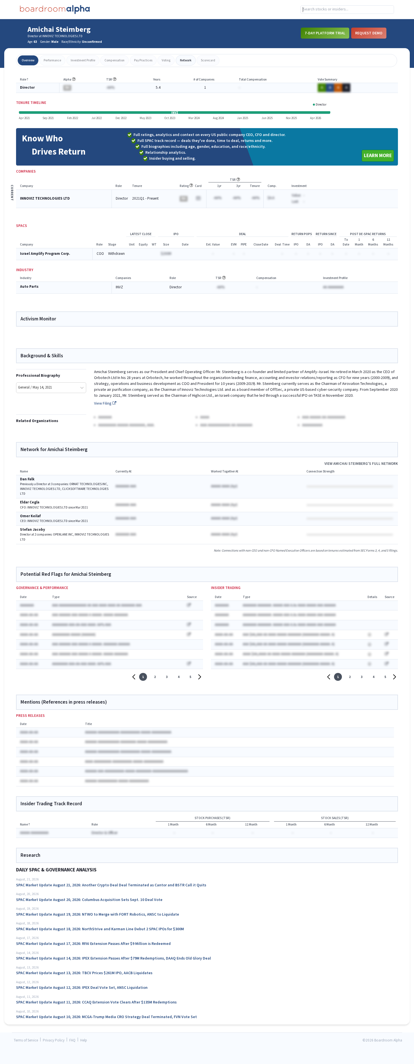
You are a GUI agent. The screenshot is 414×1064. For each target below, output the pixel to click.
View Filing (103, 403)
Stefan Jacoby (32, 529)
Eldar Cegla (29, 502)
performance (52, 60)
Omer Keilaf (30, 516)
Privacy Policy (53, 1040)
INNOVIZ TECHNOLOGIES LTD (45, 198)
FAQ (72, 1040)
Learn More (378, 155)
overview (28, 60)
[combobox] (347, 9)
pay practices (143, 60)
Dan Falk (27, 479)
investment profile (83, 60)
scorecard (208, 60)
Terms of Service (26, 1040)
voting (166, 60)
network (186, 60)
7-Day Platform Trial (325, 32)
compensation (114, 60)
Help (83, 1040)
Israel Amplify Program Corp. (45, 253)
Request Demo (368, 32)
